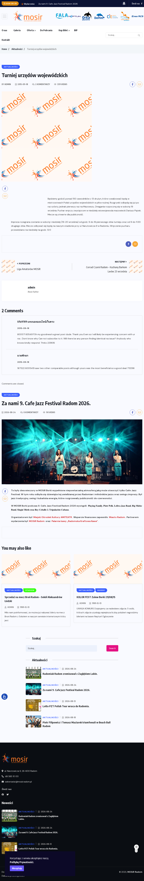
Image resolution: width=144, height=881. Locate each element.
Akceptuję (17, 868)
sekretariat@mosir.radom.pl (18, 781)
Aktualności (17, 49)
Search (112, 648)
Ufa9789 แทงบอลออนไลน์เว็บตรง (35, 321)
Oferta (30, 30)
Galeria (17, 30)
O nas (4, 30)
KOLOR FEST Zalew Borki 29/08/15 (96, 597)
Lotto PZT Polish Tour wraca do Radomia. (74, 4)
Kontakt (6, 39)
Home (4, 49)
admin (10, 607)
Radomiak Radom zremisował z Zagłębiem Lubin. (70, 673)
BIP (75, 30)
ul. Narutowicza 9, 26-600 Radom (20, 771)
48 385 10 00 (11, 776)
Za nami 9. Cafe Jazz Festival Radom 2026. (66, 690)
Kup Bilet (63, 30)
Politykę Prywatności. (22, 862)
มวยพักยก (22, 355)
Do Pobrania (46, 30)
